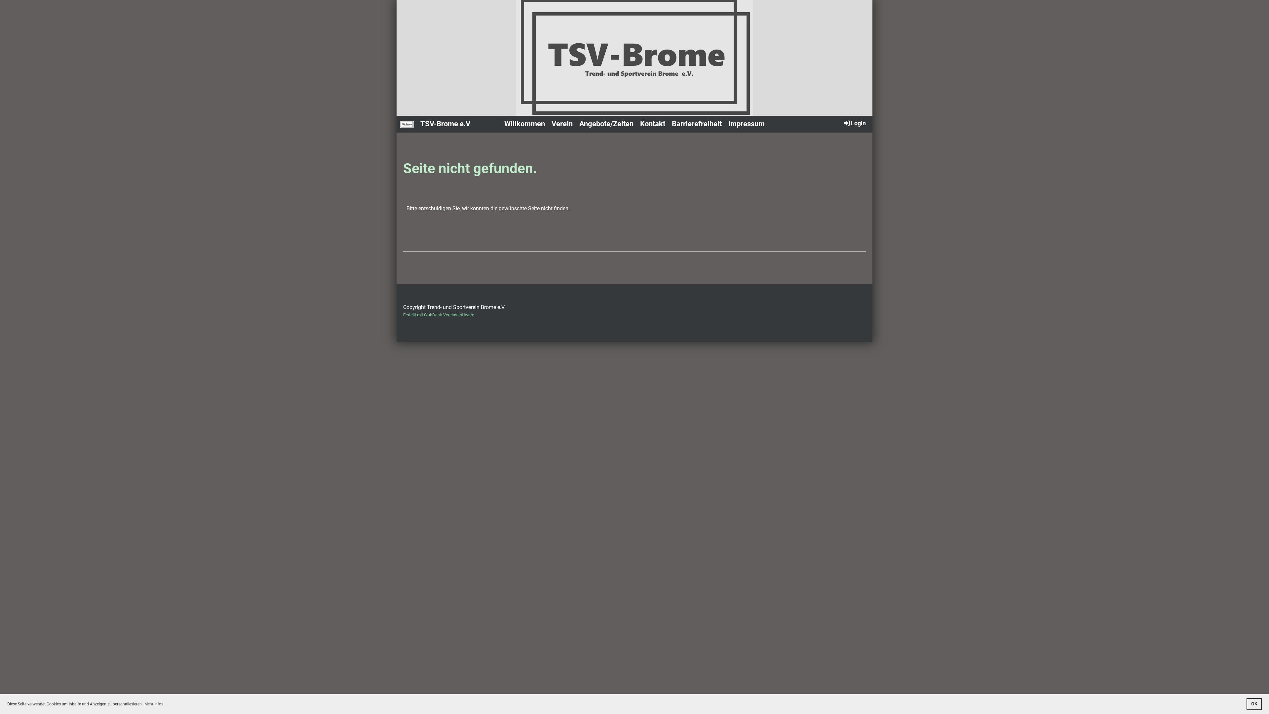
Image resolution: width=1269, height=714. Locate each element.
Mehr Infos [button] (153, 704)
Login (858, 123)
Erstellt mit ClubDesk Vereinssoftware (438, 314)
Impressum (746, 124)
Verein (562, 124)
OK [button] (1254, 704)
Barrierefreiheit (697, 124)
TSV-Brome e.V (445, 124)
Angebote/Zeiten (606, 124)
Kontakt (652, 124)
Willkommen (524, 124)
